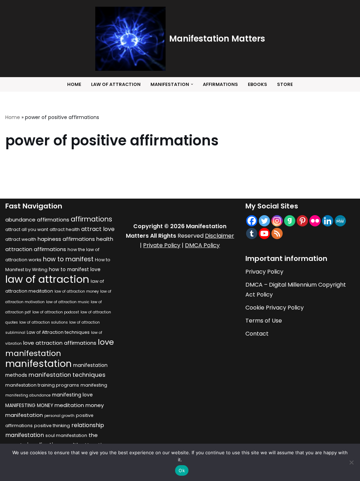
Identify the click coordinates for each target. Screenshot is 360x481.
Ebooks (257, 84)
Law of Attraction (116, 84)
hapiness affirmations (66, 239)
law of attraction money (76, 291)
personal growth (59, 415)
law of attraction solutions (43, 322)
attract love (98, 229)
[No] (351, 462)
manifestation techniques (66, 374)
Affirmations (220, 84)
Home (74, 84)
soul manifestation (66, 435)
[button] (192, 84)
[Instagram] (277, 220)
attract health (65, 229)
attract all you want (26, 229)
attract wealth (20, 239)
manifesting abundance (28, 395)
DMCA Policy (202, 245)
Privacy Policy (264, 272)
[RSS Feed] (277, 233)
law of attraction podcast (55, 312)
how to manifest (68, 259)
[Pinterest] (302, 220)
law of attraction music (67, 302)
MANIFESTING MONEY (29, 405)
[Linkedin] (327, 220)
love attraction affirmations (59, 342)
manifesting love (72, 395)
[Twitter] (264, 220)
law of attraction (47, 279)
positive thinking (52, 426)
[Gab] (289, 220)
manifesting (94, 385)
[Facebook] (251, 220)
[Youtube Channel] (264, 233)
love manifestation (59, 347)
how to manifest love (75, 269)
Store (285, 84)
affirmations (91, 219)
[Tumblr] (251, 233)
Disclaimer (219, 236)
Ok (182, 470)
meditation (69, 405)
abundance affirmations (37, 219)
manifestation (38, 363)
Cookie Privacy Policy (274, 308)
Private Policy (161, 245)
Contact (257, 334)
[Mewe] (340, 220)
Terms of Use (263, 321)
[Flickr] (315, 220)
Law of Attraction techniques (58, 332)
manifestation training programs (42, 385)
